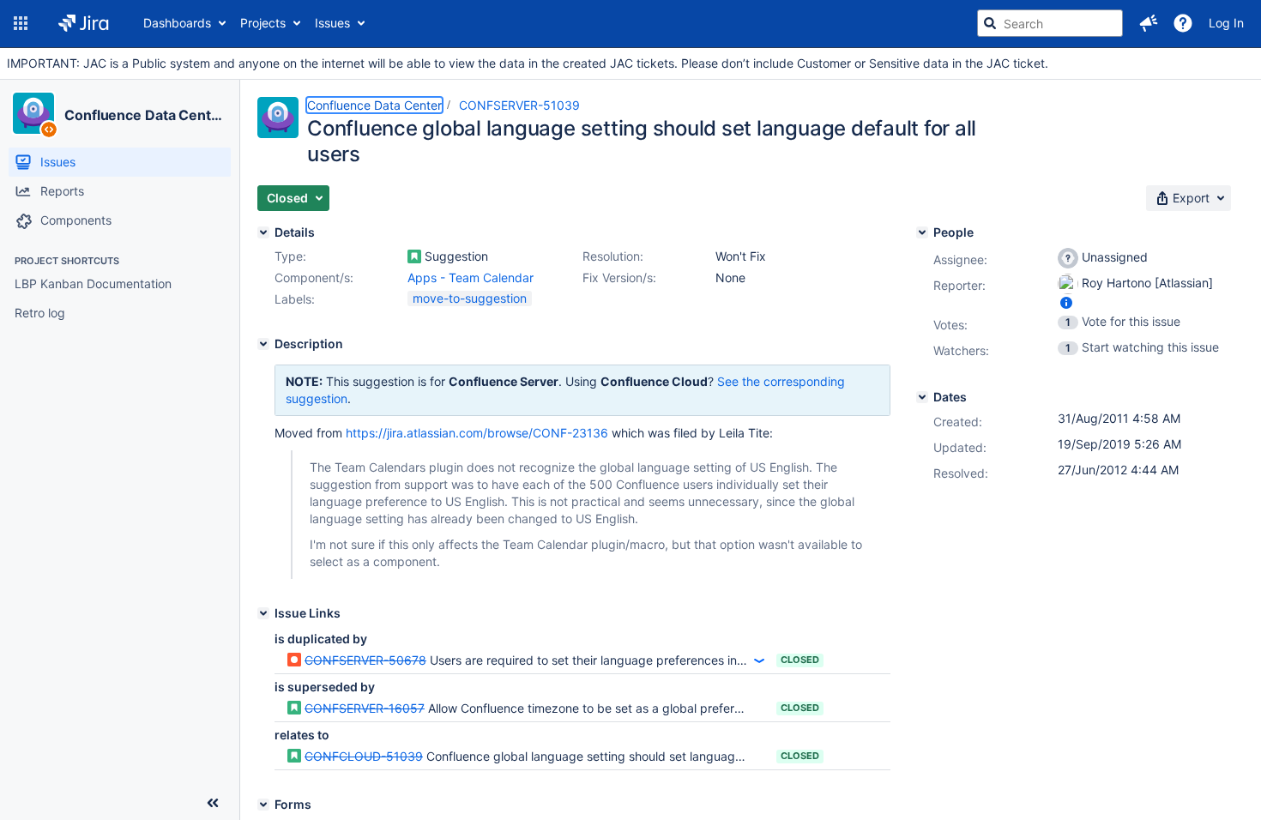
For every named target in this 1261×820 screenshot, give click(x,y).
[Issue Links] (263, 613)
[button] (21, 23)
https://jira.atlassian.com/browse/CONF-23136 (477, 432)
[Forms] (263, 805)
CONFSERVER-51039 (519, 105)
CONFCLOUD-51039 (364, 756)
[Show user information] (1066, 302)
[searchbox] (1050, 23)
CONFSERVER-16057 (365, 708)
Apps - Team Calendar (470, 277)
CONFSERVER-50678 (365, 660)
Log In (1226, 22)
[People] (922, 232)
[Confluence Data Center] (33, 113)
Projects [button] (263, 22)
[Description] (263, 344)
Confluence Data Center (144, 115)
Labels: (295, 299)
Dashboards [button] (177, 22)
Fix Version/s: (619, 277)
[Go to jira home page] (84, 23)
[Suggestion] (414, 256)
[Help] (1183, 23)
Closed (800, 660)
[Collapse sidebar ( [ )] (213, 803)
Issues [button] (332, 22)
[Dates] (922, 397)
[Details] (263, 232)
